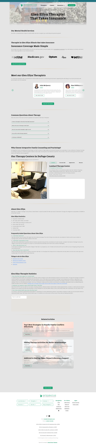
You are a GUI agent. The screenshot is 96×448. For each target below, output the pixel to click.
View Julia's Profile (39, 95)
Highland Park (72, 162)
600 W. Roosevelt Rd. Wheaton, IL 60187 (48, 427)
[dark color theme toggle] (58, 410)
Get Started (71, 5)
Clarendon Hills (62, 162)
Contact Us (58, 406)
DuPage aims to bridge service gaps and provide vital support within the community (47, 283)
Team (59, 402)
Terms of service (75, 402)
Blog (59, 404)
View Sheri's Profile (70, 95)
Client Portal (67, 402)
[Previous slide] (13, 90)
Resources (60, 5)
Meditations (66, 408)
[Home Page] (29, 5)
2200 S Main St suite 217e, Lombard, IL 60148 (57, 175)
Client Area (67, 406)
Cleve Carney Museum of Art (19, 262)
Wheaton (81, 162)
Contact (52, 5)
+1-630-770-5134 (49, 421)
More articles (48, 388)
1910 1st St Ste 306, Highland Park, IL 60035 (48, 432)
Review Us (67, 404)
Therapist (53, 9)
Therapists (44, 5)
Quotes (66, 410)
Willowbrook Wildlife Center (19, 260)
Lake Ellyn (15, 264)
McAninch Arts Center (18, 258)
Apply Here (56, 1)
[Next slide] (83, 90)
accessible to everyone (59, 49)
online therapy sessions (23, 159)
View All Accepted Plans (18, 64)
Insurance (20, 404)
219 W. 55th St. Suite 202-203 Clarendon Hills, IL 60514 (48, 424)
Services (45, 401)
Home (41, 9)
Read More (27, 334)
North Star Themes (52, 442)
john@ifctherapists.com (49, 419)
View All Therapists (48, 103)
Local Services (21, 401)
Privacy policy (76, 404)
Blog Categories (47, 404)
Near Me (47, 9)
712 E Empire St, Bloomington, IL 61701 (48, 435)
